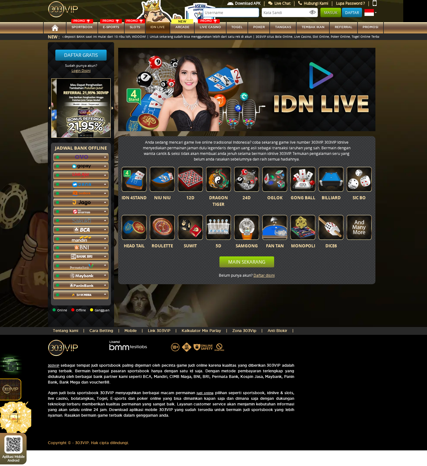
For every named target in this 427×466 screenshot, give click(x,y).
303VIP (53, 365)
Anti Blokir (277, 331)
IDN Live (157, 27)
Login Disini (81, 70)
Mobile (130, 331)
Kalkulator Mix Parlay (201, 331)
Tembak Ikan (313, 27)
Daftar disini (264, 275)
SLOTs (133, 25)
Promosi (370, 27)
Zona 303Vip (244, 331)
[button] (370, 12)
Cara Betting (101, 331)
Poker (259, 27)
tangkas (283, 27)
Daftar (352, 12)
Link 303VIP (159, 331)
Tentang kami (65, 331)
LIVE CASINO (210, 25)
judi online (205, 393)
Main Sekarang (246, 262)
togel (237, 27)
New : (54, 37)
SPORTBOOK (82, 25)
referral (343, 27)
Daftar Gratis (81, 55)
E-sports (111, 25)
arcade (182, 25)
